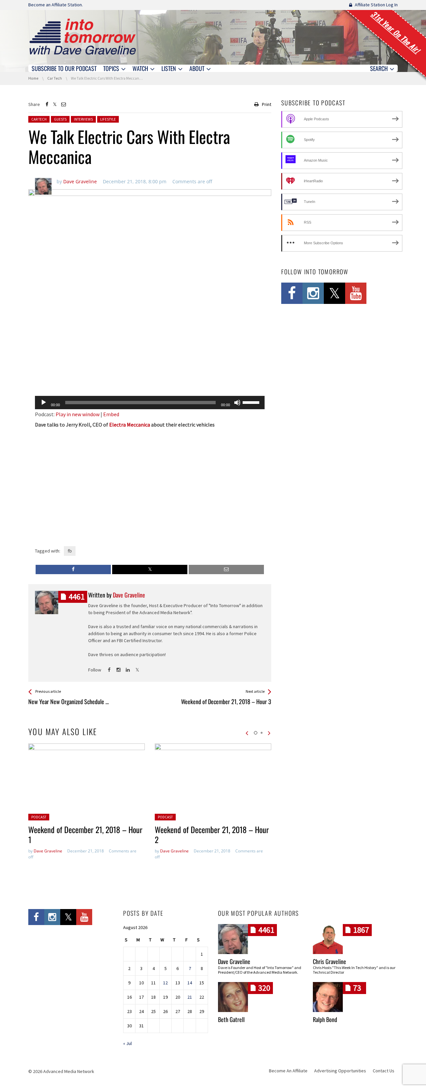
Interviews (83, 119)
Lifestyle (108, 119)
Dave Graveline (48, 851)
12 (165, 983)
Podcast (38, 817)
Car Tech (39, 119)
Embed (111, 414)
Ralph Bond (325, 1019)
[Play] (43, 402)
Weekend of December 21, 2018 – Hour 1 (85, 834)
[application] (150, 402)
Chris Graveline (329, 961)
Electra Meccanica (129, 424)
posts (77, 596)
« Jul (127, 1043)
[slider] (252, 402)
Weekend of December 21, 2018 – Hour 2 (212, 834)
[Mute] (237, 402)
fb (70, 551)
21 (189, 997)
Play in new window (78, 414)
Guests (60, 119)
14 (189, 983)
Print (266, 104)
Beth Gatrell (231, 1019)
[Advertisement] (150, 374)
